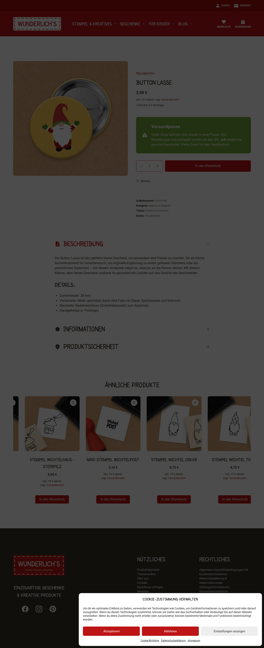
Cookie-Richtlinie (150, 640)
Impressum (194, 640)
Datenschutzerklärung (173, 640)
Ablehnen (170, 631)
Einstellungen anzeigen (229, 631)
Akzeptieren (111, 631)
